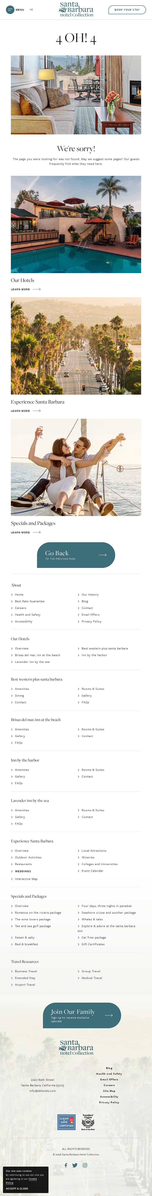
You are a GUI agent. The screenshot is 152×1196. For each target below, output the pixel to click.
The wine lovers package (33, 919)
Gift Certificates (93, 944)
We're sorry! (76, 148)
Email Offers (91, 614)
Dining (19, 695)
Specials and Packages (33, 523)
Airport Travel (25, 984)
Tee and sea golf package (33, 926)
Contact (87, 608)
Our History (90, 594)
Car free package (94, 937)
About (16, 585)
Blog (85, 601)
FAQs (85, 702)
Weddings (23, 871)
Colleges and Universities (100, 864)
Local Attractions (94, 850)
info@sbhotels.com (42, 1090)
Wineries (88, 857)
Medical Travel (92, 978)
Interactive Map (26, 879)
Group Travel (91, 971)
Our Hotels (22, 280)
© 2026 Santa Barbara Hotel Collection (76, 1151)
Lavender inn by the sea (32, 661)
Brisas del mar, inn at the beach (37, 655)
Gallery (87, 695)
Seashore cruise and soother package (109, 912)
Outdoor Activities (28, 857)
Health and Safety (28, 614)
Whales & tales (92, 919)
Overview (22, 648)
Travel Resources (25, 961)
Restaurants (23, 864)
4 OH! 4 (76, 38)
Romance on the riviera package (38, 912)
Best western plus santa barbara (105, 648)
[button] (82, 1015)
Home (19, 594)
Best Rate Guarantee (30, 601)
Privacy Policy (92, 621)
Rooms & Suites (93, 689)
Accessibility (23, 621)
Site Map (109, 1091)
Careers (20, 608)
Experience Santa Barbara (37, 402)
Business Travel (26, 971)
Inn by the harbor (94, 655)
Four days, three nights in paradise (107, 906)
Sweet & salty (25, 937)
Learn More (21, 289)
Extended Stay (25, 978)
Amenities (22, 689)
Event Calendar (93, 870)
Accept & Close (17, 1188)
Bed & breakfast (26, 944)
